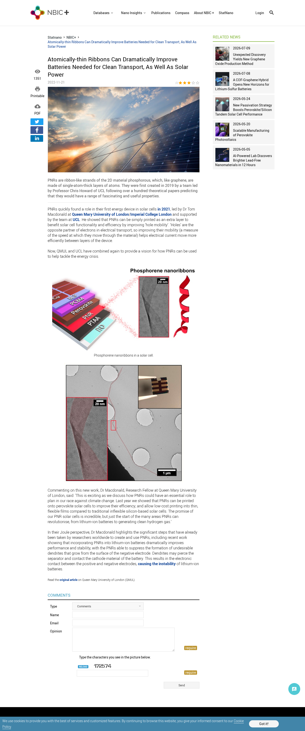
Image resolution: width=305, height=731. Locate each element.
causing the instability (157, 563)
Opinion (56, 631)
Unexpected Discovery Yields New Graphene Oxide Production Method (240, 59)
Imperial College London (151, 214)
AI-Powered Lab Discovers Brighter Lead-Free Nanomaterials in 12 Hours (243, 160)
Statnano (55, 37)
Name (54, 615)
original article (68, 580)
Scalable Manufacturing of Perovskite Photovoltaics (242, 135)
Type (53, 606)
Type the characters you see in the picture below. (115, 657)
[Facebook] (36, 130)
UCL (76, 219)
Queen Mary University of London (100, 214)
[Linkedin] (36, 138)
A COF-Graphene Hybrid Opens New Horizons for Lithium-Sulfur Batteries (242, 84)
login (259, 13)
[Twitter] (36, 121)
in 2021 (164, 209)
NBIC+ (71, 37)
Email (54, 623)
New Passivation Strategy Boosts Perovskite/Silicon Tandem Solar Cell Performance (243, 109)
